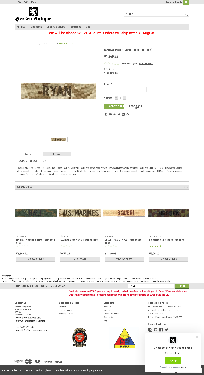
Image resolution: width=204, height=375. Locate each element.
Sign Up (178, 2)
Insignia (39, 44)
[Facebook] (106, 114)
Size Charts (36, 27)
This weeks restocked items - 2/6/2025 (164, 310)
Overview (29, 154)
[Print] (114, 114)
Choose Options (36, 259)
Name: (108, 84)
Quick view (36, 232)
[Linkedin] (123, 114)
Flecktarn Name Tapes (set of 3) (166, 239)
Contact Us (75, 27)
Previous (185, 187)
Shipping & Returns (56, 27)
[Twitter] (119, 114)
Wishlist (62, 307)
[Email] (110, 114)
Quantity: (108, 98)
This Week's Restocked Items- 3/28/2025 (165, 307)
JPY (33, 2)
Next (188, 187)
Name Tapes (51, 44)
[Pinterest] (127, 114)
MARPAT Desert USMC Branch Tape (79, 239)
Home (17, 44)
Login (168, 2)
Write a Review (146, 63)
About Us (21, 27)
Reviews (56, 154)
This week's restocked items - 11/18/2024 (165, 317)
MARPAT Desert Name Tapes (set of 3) (74, 44)
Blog (88, 27)
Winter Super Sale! (155, 314)
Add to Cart (80, 259)
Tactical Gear (28, 44)
